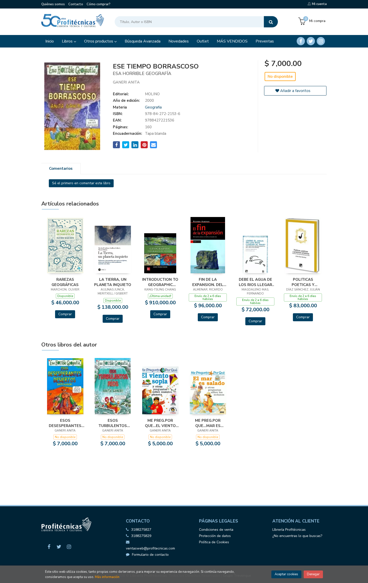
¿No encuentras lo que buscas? (297, 536)
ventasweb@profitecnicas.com (150, 548)
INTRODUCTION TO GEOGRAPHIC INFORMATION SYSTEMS (160, 282)
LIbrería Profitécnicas (289, 529)
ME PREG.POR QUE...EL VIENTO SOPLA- (160, 423)
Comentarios (61, 168)
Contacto (75, 4)
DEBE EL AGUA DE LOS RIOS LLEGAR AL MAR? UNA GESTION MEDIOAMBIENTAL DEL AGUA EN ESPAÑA (255, 282)
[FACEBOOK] (301, 41)
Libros (68, 41)
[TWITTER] (311, 41)
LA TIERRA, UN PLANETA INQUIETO (112, 282)
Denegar (313, 574)
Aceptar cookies (286, 574)
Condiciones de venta (216, 529)
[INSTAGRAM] (321, 41)
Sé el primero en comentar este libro (81, 183)
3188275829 (141, 536)
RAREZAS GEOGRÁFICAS (65, 282)
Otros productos (99, 41)
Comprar (65, 314)
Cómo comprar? (98, 4)
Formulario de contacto (150, 554)
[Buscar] (271, 22)
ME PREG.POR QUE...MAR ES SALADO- (208, 423)
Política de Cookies (214, 542)
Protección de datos (215, 536)
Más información (107, 577)
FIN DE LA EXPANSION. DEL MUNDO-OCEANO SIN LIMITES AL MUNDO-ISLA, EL (208, 282)
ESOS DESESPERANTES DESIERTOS (65, 423)
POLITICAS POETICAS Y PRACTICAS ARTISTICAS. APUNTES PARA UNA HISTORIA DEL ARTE (303, 282)
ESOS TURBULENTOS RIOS (112, 423)
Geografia (153, 107)
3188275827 (141, 529)
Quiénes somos (53, 4)
